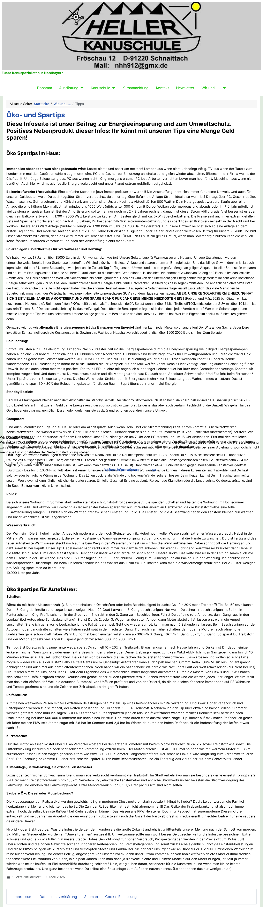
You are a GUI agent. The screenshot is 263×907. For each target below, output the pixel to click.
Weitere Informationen (121, 470)
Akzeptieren (12, 463)
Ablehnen (37, 463)
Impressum (150, 470)
